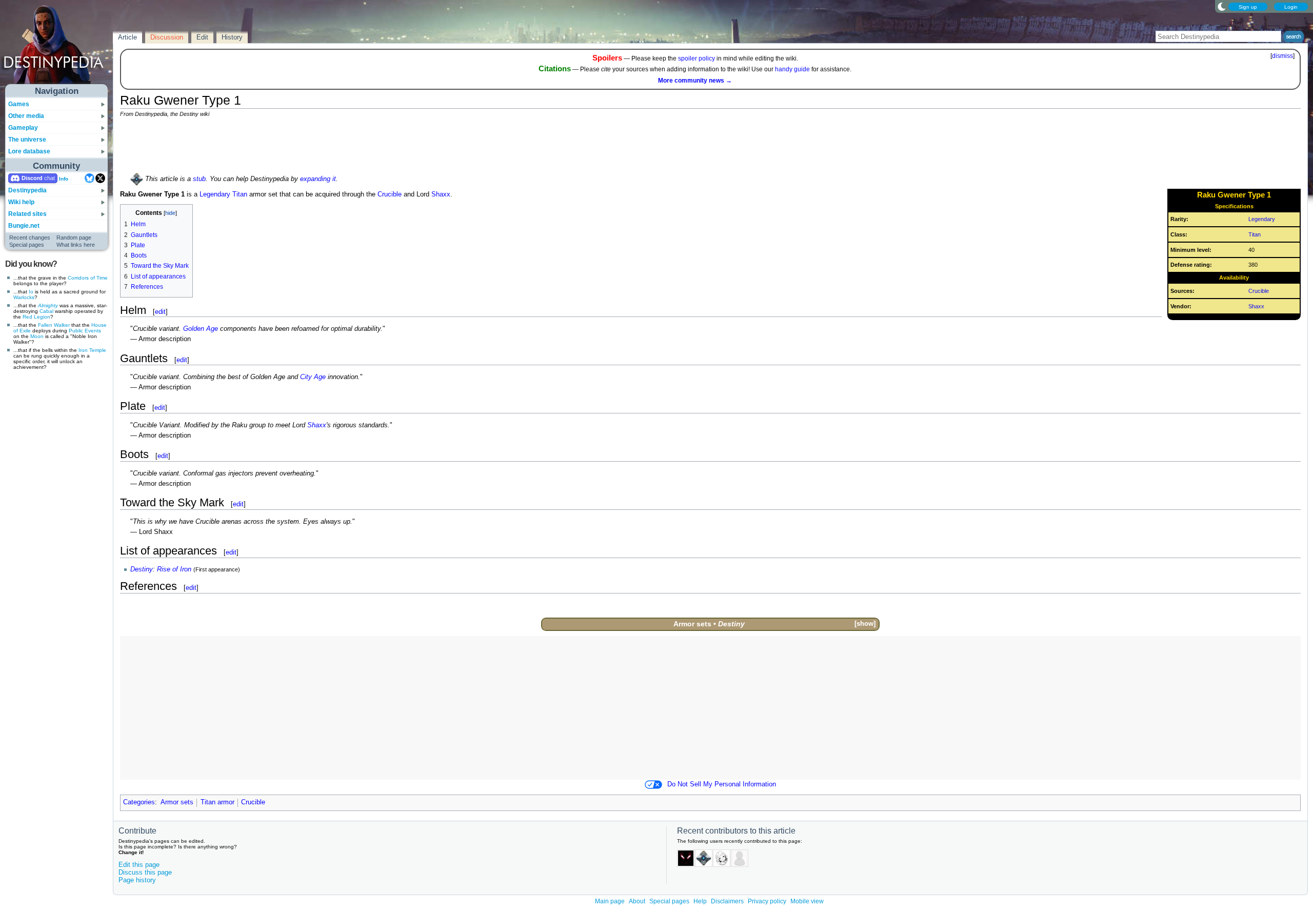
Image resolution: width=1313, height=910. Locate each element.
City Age (313, 377)
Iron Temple (92, 350)
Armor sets (177, 802)
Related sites (27, 213)
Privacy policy (767, 901)
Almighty (48, 305)
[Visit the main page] (57, 47)
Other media (26, 116)
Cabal (46, 311)
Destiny (141, 569)
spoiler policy (696, 58)
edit (160, 311)
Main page (610, 901)
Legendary (1261, 219)
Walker (62, 325)
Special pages (26, 245)
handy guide (792, 69)
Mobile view (807, 901)
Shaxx (1256, 306)
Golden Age (200, 328)
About (637, 901)
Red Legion (36, 317)
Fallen (45, 325)
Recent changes (29, 237)
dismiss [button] (1282, 56)
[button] (864, 624)
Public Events (85, 330)
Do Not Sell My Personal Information (721, 784)
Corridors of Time (88, 278)
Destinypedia (27, 190)
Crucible (1258, 291)
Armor (683, 624)
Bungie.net (23, 225)
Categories (139, 802)
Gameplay (23, 127)
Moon (37, 336)
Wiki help (21, 202)
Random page (73, 237)
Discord (32, 178)
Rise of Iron (174, 569)
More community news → (695, 80)
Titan (1254, 234)
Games (18, 104)
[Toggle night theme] (1222, 6)
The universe (27, 139)
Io (31, 291)
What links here (75, 245)
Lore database (29, 151)
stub (199, 179)
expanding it (318, 179)
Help (700, 901)
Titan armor (217, 802)
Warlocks (23, 297)
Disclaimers (727, 901)
